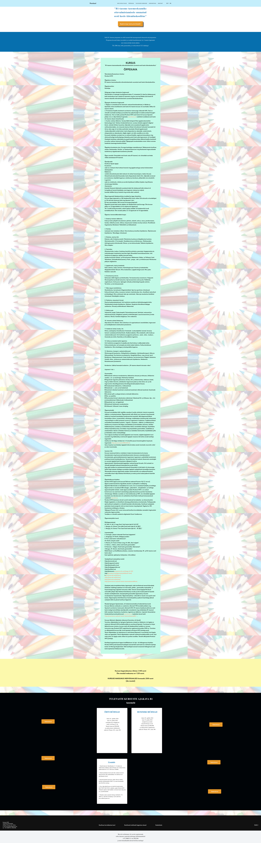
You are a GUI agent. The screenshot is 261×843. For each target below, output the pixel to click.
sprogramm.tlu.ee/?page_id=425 (123, 571)
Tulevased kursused (141, 3)
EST (167, 3)
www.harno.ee (132, 117)
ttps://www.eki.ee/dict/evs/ (113, 575)
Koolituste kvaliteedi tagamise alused (135, 825)
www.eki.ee (114, 498)
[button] (130, 23)
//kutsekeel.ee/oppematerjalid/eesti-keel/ (119, 573)
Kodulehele (158, 825)
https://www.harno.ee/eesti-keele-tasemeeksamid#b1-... (121, 616)
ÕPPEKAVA (131, 3)
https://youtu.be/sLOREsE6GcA (121, 443)
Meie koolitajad (122, 3)
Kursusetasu (152, 3)
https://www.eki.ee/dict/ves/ (113, 577)
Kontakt (160, 3)
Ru (170, 3)
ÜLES (255, 825)
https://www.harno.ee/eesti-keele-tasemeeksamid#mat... (121, 581)
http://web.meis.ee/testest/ (112, 579)
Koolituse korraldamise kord (107, 825)
